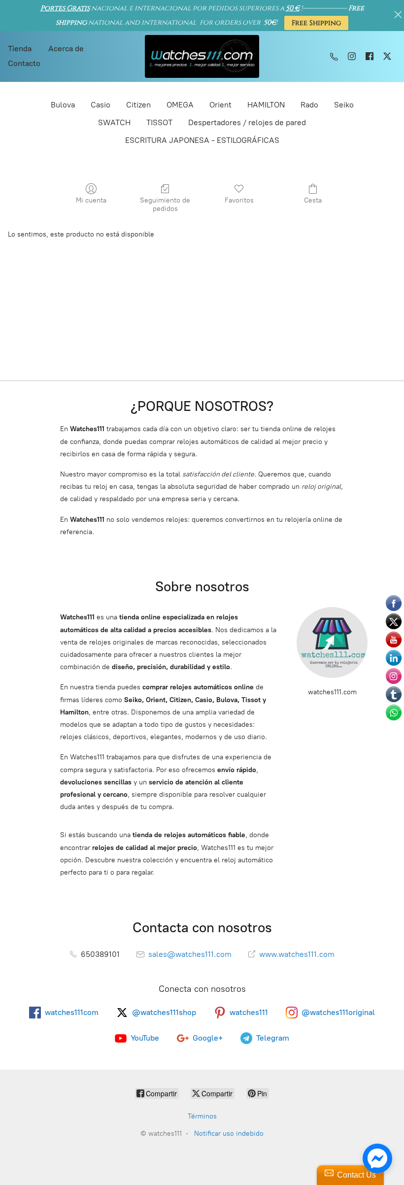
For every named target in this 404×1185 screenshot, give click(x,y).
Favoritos (239, 200)
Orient (220, 104)
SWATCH (114, 122)
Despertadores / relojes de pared (247, 122)
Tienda (20, 48)
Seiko (344, 104)
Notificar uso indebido (229, 1133)
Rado (309, 104)
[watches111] (202, 56)
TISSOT (159, 122)
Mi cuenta (91, 200)
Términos (202, 1116)
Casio (100, 104)
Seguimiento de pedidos (165, 204)
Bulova (63, 104)
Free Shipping (316, 23)
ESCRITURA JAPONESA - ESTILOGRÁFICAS (202, 140)
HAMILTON (266, 104)
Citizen (138, 104)
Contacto (24, 63)
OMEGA (180, 104)
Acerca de (66, 48)
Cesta (313, 200)
